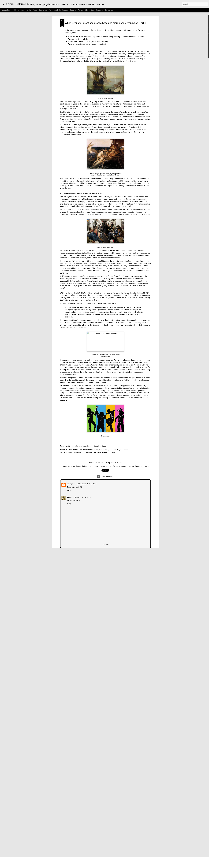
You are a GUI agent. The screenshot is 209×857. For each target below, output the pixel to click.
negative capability (100, 466)
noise (110, 466)
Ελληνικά (109, 10)
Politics (80, 10)
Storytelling (43, 10)
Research (100, 10)
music (90, 466)
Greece (65, 10)
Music (35, 10)
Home (16, 10)
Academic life (26, 10)
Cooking (73, 10)
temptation (145, 466)
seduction (124, 466)
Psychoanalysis (55, 10)
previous (73, 30)
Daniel (69, 497)
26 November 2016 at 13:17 (86, 483)
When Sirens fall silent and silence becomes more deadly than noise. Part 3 (105, 23)
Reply (69, 490)
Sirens (137, 466)
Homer (78, 466)
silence (131, 466)
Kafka (84, 466)
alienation (71, 466)
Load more (105, 544)
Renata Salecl (113, 276)
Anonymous (71, 483)
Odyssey (116, 466)
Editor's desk (89, 10)
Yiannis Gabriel (116, 462)
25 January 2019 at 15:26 (81, 497)
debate (138, 268)
